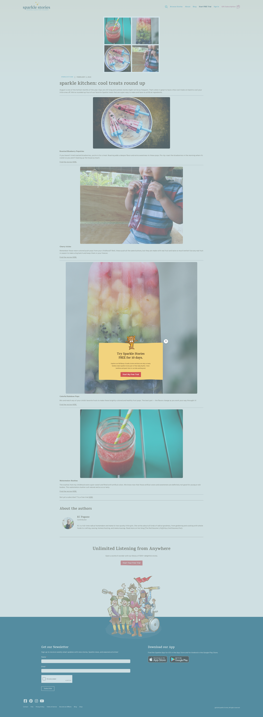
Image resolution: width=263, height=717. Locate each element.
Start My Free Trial (131, 374)
